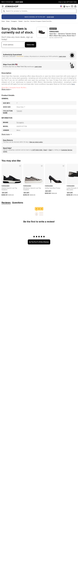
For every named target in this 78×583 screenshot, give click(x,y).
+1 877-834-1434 (37, 150)
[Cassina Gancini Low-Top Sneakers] (20, 166)
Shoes (8, 21)
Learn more (62, 56)
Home (3, 21)
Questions (17, 202)
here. (73, 84)
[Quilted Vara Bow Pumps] (63, 166)
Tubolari (20, 21)
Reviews (6, 202)
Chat (50, 150)
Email (45, 150)
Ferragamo (14, 21)
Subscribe (30, 45)
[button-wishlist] (72, 6)
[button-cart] (75, 6)
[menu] (3, 6)
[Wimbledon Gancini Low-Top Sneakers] (41, 166)
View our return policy (36, 142)
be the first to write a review (39, 242)
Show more (6, 89)
